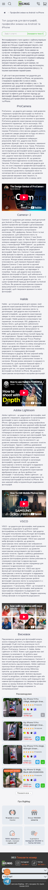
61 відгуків (38, 705)
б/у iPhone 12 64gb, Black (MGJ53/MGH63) (33, 771)
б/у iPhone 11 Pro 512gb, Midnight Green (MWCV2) (33, 724)
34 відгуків (38, 728)
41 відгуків (38, 775)
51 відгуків (38, 752)
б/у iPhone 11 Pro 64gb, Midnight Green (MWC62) (33, 747)
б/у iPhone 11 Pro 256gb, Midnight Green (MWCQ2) (33, 700)
